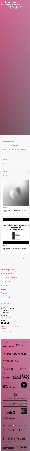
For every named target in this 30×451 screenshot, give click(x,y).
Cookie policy (4, 328)
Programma (7, 273)
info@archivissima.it (6, 317)
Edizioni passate (20, 326)
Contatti (5, 297)
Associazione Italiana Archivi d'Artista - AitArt (15, 211)
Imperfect (10, 331)
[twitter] (5, 323)
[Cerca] (27, 141)
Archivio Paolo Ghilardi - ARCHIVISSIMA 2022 (14, 249)
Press (4, 293)
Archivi (4, 285)
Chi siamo (6, 281)
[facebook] (2, 323)
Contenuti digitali (10, 277)
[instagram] (8, 323)
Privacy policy (26, 326)
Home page (7, 269)
